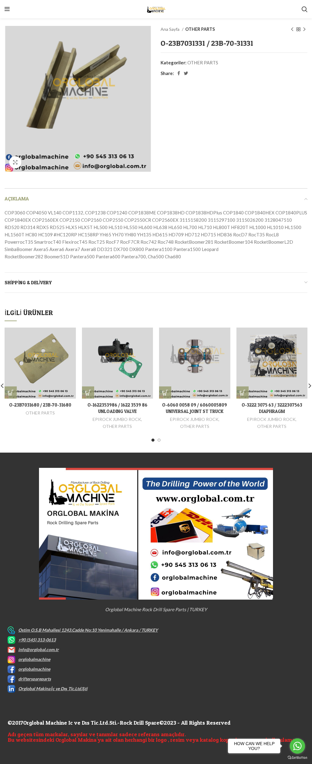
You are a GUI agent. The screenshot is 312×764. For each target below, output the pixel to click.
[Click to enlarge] (15, 162)
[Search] (304, 9)
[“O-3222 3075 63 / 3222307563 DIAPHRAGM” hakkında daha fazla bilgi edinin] (242, 392)
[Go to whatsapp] (297, 746)
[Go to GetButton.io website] (297, 758)
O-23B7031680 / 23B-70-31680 (40, 405)
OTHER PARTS (200, 29)
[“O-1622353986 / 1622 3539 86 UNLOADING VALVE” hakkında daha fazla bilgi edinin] (88, 392)
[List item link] (156, 630)
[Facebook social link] (179, 73)
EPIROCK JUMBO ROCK (117, 419)
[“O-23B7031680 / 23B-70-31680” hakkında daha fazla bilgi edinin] (11, 392)
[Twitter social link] (186, 73)
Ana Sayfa (170, 29)
